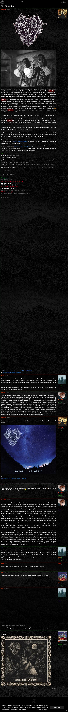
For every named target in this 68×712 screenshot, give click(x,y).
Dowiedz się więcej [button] (42, 709)
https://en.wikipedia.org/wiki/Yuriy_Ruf (23, 146)
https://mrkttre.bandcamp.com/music (12, 372)
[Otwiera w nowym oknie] (26, 661)
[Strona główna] (2, 2)
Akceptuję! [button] (57, 707)
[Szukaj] (2, 6)
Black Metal (51, 688)
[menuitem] (67, 693)
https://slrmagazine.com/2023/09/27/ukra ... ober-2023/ (14, 478)
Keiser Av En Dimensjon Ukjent (19, 141)
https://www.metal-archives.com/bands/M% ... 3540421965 (17, 370)
